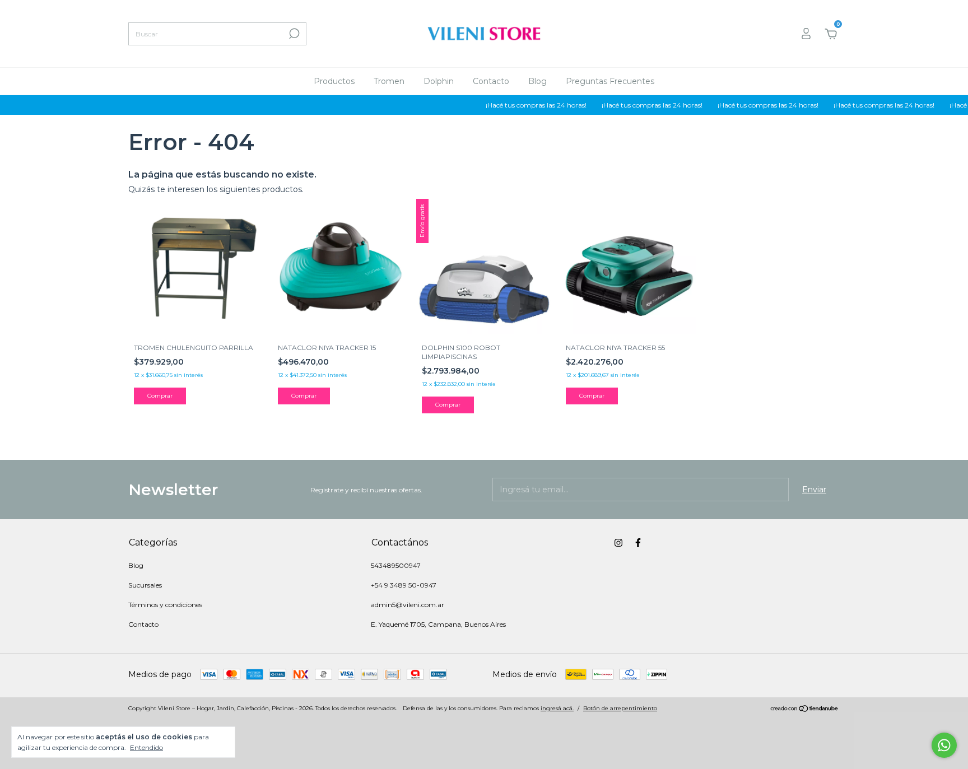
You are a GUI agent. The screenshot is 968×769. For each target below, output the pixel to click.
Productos (334, 81)
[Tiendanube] (805, 710)
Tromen (389, 81)
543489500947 (396, 565)
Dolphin (439, 81)
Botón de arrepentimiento (620, 708)
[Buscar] (293, 33)
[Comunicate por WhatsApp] (944, 745)
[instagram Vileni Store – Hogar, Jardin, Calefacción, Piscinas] (618, 542)
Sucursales (145, 585)
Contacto (491, 81)
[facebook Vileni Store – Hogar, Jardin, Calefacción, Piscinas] (638, 542)
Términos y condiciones (165, 604)
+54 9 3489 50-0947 (403, 585)
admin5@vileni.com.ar (407, 604)
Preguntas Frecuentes (610, 81)
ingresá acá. (557, 708)
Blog (537, 81)
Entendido (146, 747)
